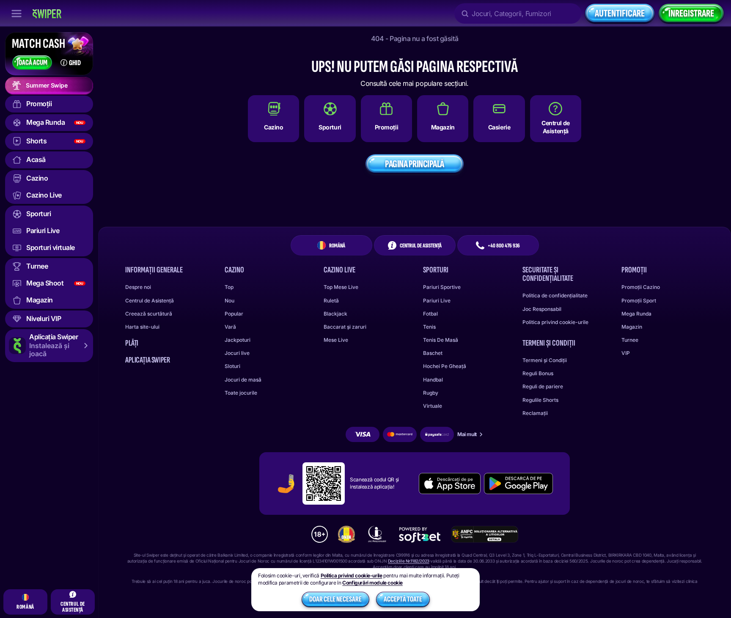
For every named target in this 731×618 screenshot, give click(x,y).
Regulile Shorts (540, 400)
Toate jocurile (241, 393)
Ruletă (331, 300)
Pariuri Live (437, 300)
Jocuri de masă (243, 379)
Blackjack (335, 313)
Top (229, 287)
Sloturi (232, 366)
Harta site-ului (142, 327)
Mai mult (467, 434)
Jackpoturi (237, 340)
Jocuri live (237, 353)
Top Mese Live (341, 287)
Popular (234, 313)
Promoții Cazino (640, 287)
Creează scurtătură (148, 313)
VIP (625, 353)
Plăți (131, 343)
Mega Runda (636, 313)
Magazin (631, 327)
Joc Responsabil (541, 309)
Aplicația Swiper (147, 360)
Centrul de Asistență (149, 300)
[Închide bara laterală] (16, 13)
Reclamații (535, 413)
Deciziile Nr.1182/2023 (408, 560)
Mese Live (336, 340)
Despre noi (138, 287)
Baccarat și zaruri (345, 327)
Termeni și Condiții (544, 360)
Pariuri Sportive (442, 287)
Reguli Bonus (537, 373)
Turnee (629, 340)
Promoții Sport (638, 300)
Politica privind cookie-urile (555, 322)
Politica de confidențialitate (555, 295)
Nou (229, 300)
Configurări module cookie (372, 583)
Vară (230, 327)
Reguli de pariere (542, 386)
